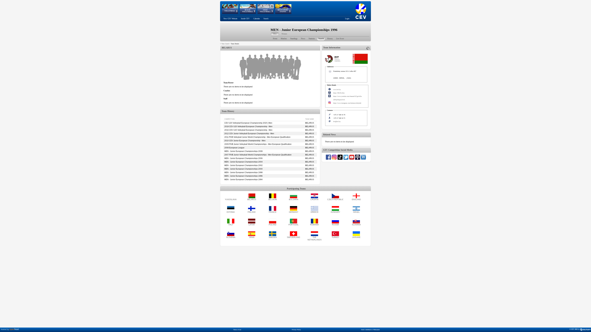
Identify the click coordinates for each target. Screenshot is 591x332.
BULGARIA (293, 199)
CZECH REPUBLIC (335, 199)
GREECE (314, 212)
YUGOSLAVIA (231, 199)
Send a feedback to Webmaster (370, 329)
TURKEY (335, 237)
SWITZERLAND (293, 237)
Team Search (225, 44)
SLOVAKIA (356, 225)
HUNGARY (335, 212)
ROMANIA (314, 225)
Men (275, 34)
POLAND (272, 225)
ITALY (230, 225)
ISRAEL (356, 212)
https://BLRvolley (339, 93)
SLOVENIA (230, 237)
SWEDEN (273, 237)
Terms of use (237, 329)
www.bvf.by (337, 89)
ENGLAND (356, 199)
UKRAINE (356, 237)
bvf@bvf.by (337, 121)
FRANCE (272, 212)
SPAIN (251, 237)
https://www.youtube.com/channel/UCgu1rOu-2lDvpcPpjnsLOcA (347, 98)
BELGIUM (272, 199)
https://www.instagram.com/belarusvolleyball (347, 103)
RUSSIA (335, 225)
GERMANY (293, 212)
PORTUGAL (293, 225)
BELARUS (251, 199)
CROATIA (314, 199)
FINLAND (252, 212)
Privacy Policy (296, 329)
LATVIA (252, 225)
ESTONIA (231, 212)
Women (284, 34)
